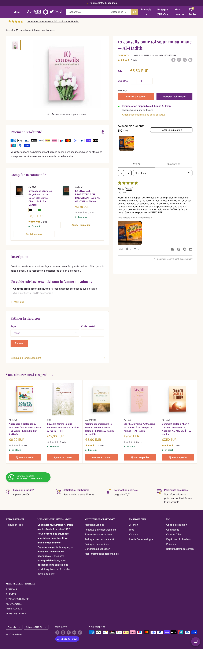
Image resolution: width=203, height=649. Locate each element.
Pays (13, 326)
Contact (133, 534)
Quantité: (123, 80)
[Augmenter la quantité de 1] (149, 81)
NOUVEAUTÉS (14, 603)
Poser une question (171, 129)
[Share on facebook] (173, 249)
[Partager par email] (190, 60)
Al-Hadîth (123, 55)
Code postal (88, 326)
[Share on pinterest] (185, 249)
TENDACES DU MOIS (17, 599)
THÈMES (11, 594)
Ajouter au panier (136, 96)
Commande (172, 529)
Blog (131, 529)
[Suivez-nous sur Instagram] (63, 632)
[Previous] (10, 211)
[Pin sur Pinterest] (179, 60)
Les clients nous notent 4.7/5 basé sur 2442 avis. (53, 21)
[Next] (104, 211)
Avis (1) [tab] (136, 164)
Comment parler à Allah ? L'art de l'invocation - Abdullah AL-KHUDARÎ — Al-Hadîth (177, 429)
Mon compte (179, 12)
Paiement (171, 544)
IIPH (49, 420)
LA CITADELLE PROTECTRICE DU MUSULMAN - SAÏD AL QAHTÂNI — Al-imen (87, 196)
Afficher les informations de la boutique (143, 114)
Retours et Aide (14, 524)
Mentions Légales (94, 524)
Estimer (19, 343)
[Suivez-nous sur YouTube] (74, 632)
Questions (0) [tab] (173, 164)
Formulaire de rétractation (99, 534)
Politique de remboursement (25, 357)
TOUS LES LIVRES (16, 613)
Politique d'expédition (97, 544)
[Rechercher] (134, 12)
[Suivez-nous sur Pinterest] (69, 632)
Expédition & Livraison (178, 539)
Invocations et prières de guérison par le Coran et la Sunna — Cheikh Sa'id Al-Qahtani (40, 198)
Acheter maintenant (174, 96)
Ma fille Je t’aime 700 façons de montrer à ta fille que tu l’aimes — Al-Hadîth (139, 427)
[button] (130, 233)
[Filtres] (128, 173)
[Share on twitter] (179, 249)
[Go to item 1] (126, 143)
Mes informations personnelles (102, 553)
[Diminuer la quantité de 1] (133, 81)
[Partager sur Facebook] (173, 60)
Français (12, 627)
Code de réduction (176, 524)
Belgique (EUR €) (34, 627)
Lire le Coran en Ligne (141, 539)
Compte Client (174, 534)
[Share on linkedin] (190, 249)
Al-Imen (133, 524)
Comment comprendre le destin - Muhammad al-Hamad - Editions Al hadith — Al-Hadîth (101, 429)
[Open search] (121, 173)
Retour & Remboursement (180, 548)
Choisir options (34, 234)
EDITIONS (11, 589)
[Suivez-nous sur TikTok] (80, 632)
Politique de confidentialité (99, 539)
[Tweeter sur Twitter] (185, 60)
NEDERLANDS (14, 608)
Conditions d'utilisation (97, 548)
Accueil (9, 30)
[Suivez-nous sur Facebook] (57, 632)
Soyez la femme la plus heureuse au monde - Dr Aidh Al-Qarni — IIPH (63, 427)
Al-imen (33, 187)
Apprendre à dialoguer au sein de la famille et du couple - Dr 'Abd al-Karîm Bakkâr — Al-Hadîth (25, 429)
